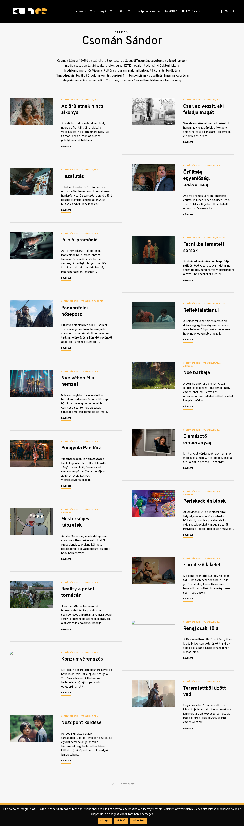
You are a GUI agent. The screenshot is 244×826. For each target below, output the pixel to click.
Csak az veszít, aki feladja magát (203, 109)
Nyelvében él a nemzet (77, 381)
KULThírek (189, 12)
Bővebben (66, 146)
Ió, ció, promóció (79, 240)
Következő (128, 784)
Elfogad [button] (105, 820)
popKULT (106, 12)
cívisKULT (171, 12)
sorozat (220, 238)
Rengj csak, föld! (201, 629)
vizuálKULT (84, 12)
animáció (188, 366)
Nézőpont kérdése (81, 723)
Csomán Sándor (69, 100)
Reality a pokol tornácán (77, 592)
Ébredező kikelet (202, 565)
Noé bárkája (196, 373)
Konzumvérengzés (82, 659)
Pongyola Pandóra (81, 448)
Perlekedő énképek (204, 501)
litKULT (124, 12)
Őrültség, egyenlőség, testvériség (196, 178)
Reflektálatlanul (201, 310)
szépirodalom (147, 12)
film (96, 100)
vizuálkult (87, 100)
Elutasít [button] (121, 820)
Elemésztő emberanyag (197, 440)
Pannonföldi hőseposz (74, 311)
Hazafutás (72, 176)
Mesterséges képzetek (75, 522)
